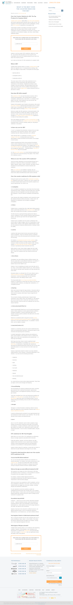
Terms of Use (42, 602)
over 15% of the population (33, 20)
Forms (35, 2)
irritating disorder (33, 66)
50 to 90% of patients (15, 105)
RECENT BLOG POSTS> (35, 560)
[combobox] (55, 11)
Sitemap (36, 602)
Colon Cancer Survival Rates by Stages (56, 26)
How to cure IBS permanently (16, 553)
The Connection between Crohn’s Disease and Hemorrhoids (55, 17)
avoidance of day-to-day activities (30, 120)
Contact (46, 2)
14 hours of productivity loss (31, 119)
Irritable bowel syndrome (16, 20)
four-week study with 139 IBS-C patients (23, 244)
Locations (40, 2)
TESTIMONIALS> (16, 560)
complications (23, 532)
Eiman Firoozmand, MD (22, 13)
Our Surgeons (17, 2)
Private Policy (39, 602)
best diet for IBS (30, 209)
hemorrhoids (27, 530)
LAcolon (8, 3)
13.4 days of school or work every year (24, 115)
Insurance (23, 2)
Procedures (30, 2)
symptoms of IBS (16, 95)
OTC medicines (16, 169)
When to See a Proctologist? (54, 21)
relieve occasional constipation (17, 274)
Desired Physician (50, 575)
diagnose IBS (24, 88)
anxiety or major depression (30, 108)
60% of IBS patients (18, 396)
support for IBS (14, 462)
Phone (48, 570)
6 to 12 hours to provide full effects (28, 280)
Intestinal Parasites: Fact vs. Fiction (55, 24)
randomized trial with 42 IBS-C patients (26, 240)
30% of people (16, 25)
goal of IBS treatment (19, 152)
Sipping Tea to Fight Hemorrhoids (55, 19)
